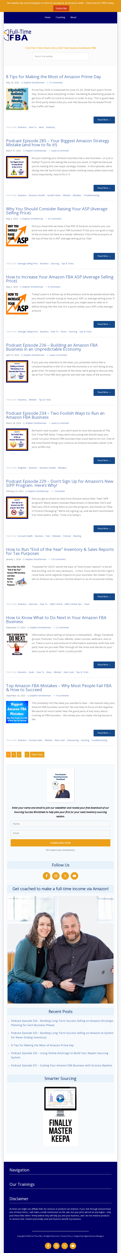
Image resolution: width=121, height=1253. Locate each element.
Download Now (60, 843)
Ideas (41, 127)
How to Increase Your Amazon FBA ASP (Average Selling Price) (59, 279)
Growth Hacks (54, 195)
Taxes (87, 604)
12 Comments (62, 627)
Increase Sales (35, 740)
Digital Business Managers (94, 1236)
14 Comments (62, 695)
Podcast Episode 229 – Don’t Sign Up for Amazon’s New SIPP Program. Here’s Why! (59, 483)
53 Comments (55, 218)
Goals (31, 672)
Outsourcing (73, 740)
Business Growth (37, 195)
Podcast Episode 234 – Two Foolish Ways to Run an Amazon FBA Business (55, 415)
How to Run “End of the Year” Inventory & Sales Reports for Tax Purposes (60, 551)
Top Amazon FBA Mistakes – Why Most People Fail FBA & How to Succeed (59, 687)
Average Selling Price (28, 263)
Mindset (67, 195)
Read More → (104, 120)
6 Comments (54, 286)
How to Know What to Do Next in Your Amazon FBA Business (56, 619)
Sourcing (55, 263)
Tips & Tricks (67, 263)
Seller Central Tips (73, 604)
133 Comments (58, 559)
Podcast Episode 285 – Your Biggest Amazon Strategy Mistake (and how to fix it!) (57, 142)
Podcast (67, 536)
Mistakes (77, 195)
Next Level (69, 672)
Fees (48, 536)
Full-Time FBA (22, 35)
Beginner (22, 467)
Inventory (50, 127)
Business (22, 127)
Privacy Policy (66, 1236)
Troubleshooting (91, 195)
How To (32, 127)
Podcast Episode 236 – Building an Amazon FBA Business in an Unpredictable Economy (52, 347)
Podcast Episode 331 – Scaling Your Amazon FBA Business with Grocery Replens (61, 1065)
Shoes (64, 331)
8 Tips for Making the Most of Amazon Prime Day (53, 76)
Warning (77, 536)
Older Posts (37, 754)
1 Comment (59, 491)
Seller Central (56, 604)
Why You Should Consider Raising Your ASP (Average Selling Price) (56, 211)
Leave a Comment (60, 150)
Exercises (33, 604)
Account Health (25, 536)
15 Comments (56, 82)
